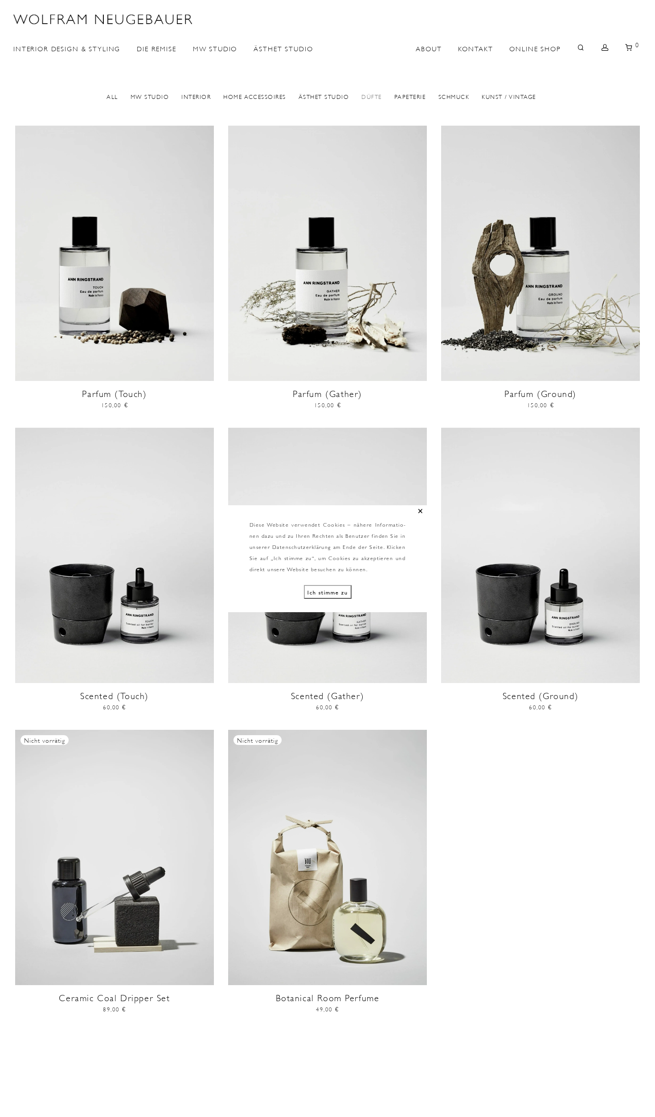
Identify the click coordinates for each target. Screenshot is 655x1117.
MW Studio (150, 96)
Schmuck (454, 96)
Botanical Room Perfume (328, 997)
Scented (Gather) (327, 695)
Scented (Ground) (540, 695)
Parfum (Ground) (540, 393)
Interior (196, 96)
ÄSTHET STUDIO (283, 47)
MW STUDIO (215, 47)
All (112, 96)
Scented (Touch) (114, 695)
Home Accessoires (254, 96)
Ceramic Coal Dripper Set (114, 997)
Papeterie (410, 96)
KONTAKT (475, 47)
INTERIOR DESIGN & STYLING (66, 47)
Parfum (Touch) (114, 393)
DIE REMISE (156, 47)
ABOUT (429, 47)
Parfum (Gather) (327, 393)
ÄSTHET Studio (324, 96)
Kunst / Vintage (509, 96)
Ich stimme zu (327, 592)
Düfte (371, 96)
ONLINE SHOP (535, 47)
